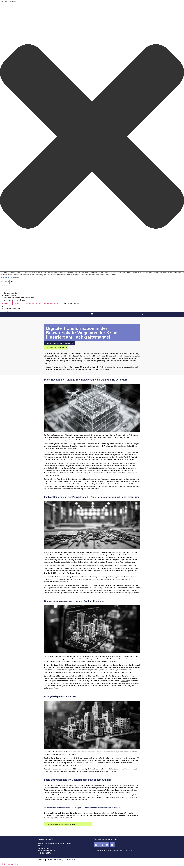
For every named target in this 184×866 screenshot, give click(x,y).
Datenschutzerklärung (12, 309)
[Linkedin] (96, 844)
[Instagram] (101, 844)
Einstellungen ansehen (33, 303)
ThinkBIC (124, 681)
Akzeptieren (6, 303)
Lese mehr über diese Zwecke (14, 300)
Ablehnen (17, 303)
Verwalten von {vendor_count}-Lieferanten (19, 298)
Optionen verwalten (11, 293)
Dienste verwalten (10, 295)
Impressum (8, 311)
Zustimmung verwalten (10, 864)
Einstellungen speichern (52, 303)
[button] (92, 136)
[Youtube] (106, 844)
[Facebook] (112, 844)
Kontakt (41, 860)
